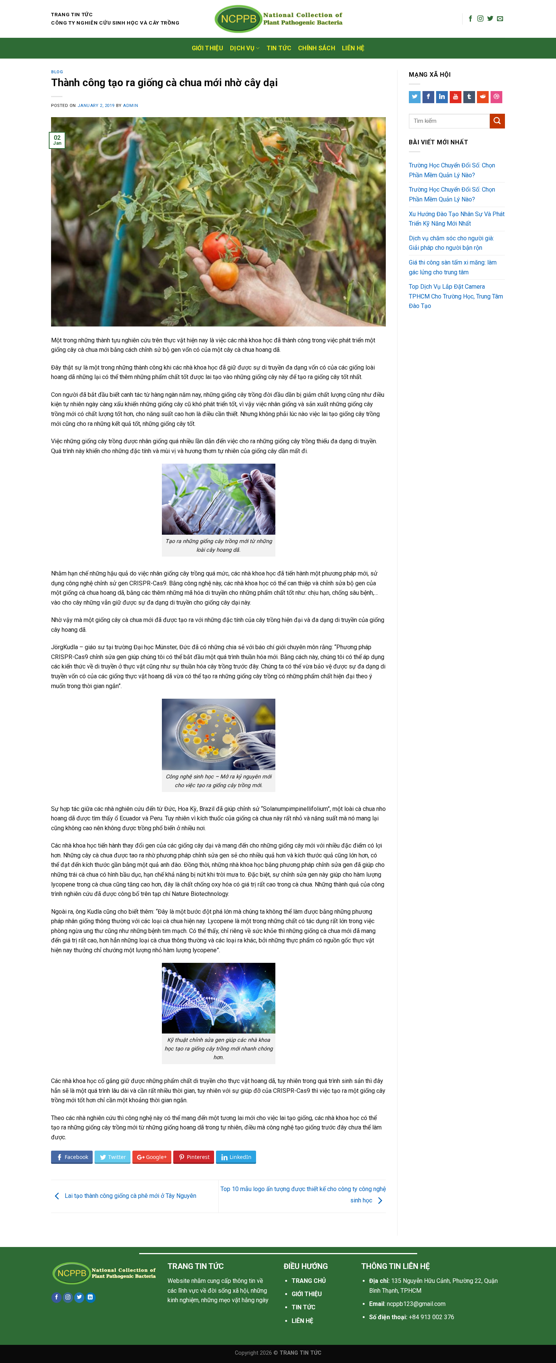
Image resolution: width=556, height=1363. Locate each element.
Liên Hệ (353, 48)
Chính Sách (316, 48)
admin (130, 105)
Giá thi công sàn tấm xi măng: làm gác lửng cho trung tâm (453, 267)
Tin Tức (279, 48)
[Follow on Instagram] (480, 18)
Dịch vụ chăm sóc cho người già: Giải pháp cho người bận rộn (451, 243)
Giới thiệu (207, 48)
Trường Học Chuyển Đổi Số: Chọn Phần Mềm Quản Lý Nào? (452, 170)
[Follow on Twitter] (490, 18)
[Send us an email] (500, 18)
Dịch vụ (242, 48)
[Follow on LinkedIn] (90, 1297)
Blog (57, 72)
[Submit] (497, 121)
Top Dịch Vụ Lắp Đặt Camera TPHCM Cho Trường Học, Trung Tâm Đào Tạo (456, 296)
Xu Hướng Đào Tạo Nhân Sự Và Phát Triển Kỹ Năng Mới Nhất (457, 218)
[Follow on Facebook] (470, 18)
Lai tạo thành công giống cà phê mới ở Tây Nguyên (129, 1195)
